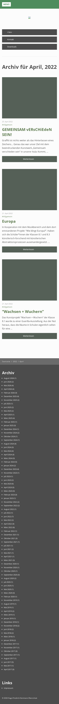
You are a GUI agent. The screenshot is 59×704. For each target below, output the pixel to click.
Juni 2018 (7, 629)
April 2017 (8, 669)
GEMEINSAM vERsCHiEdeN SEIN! (27, 132)
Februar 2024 (9, 462)
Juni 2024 (7, 447)
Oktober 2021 (9, 538)
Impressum (8, 688)
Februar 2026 (9, 392)
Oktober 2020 (9, 571)
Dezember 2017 (10, 644)
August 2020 (9, 578)
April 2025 (8, 414)
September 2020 (10, 575)
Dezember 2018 (10, 622)
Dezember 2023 (10, 469)
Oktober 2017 (9, 651)
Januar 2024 (8, 465)
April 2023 (8, 487)
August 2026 (9, 378)
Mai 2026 (7, 385)
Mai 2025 (7, 411)
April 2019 (8, 611)
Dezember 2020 (10, 564)
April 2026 (8, 389)
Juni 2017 (7, 662)
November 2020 (10, 567)
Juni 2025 (7, 407)
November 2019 (10, 600)
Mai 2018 (7, 633)
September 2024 (10, 440)
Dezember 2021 (10, 534)
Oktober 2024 (9, 436)
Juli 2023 (7, 476)
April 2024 (8, 454)
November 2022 (10, 502)
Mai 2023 (7, 483)
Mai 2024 (7, 451)
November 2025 (10, 400)
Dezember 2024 (10, 429)
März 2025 (8, 418)
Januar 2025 (8, 425)
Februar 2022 (9, 531)
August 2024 (9, 443)
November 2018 (10, 625)
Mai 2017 (7, 665)
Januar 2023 (8, 498)
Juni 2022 (7, 516)
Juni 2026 (7, 382)
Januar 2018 (8, 640)
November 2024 (10, 432)
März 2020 (8, 593)
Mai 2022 (7, 520)
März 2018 (8, 636)
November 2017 (10, 647)
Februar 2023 (9, 494)
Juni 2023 (7, 480)
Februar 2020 (9, 596)
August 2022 (9, 509)
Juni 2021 (7, 549)
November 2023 (10, 473)
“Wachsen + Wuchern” (23, 311)
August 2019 (9, 604)
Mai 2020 (7, 589)
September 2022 (10, 505)
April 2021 (8, 556)
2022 (15, 361)
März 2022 (8, 527)
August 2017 (9, 658)
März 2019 (8, 614)
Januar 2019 (8, 618)
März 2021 (8, 560)
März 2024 (8, 458)
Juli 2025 (7, 403)
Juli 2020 (7, 582)
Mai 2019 (7, 607)
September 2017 (10, 655)
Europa (9, 221)
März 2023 (8, 491)
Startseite (6, 361)
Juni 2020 (7, 585)
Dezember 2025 (10, 396)
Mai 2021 (7, 553)
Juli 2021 (7, 545)
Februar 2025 (9, 422)
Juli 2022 (7, 513)
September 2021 (10, 542)
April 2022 (8, 524)
